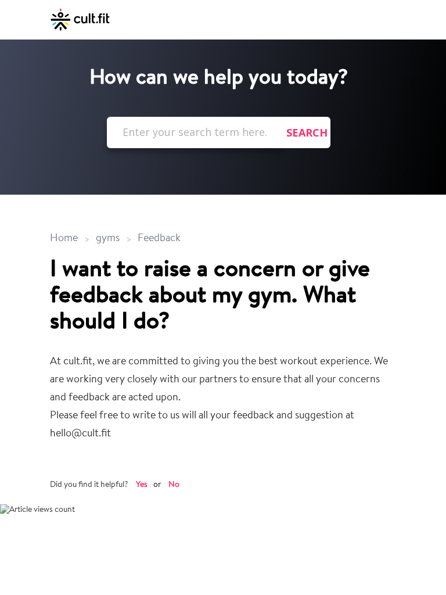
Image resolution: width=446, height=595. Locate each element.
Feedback (159, 239)
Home (65, 239)
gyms (108, 239)
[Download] (201, 288)
